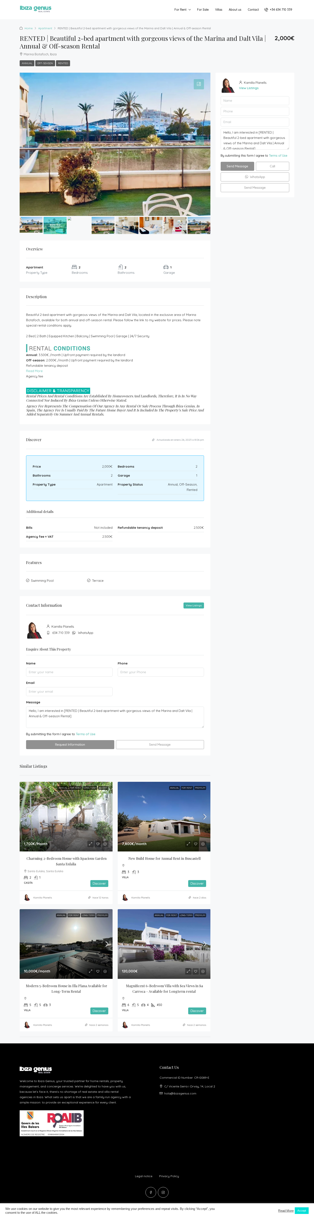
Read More (34, 371)
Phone (123, 663)
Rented (63, 63)
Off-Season (45, 63)
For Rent (180, 10)
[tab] (199, 84)
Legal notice (143, 1176)
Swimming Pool (42, 581)
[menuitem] (278, 10)
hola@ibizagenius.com (180, 1093)
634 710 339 (61, 633)
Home (29, 28)
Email (30, 683)
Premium (200, 787)
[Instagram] (163, 1192)
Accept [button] (301, 1210)
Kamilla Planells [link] (42, 897)
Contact (253, 10)
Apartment (45, 28)
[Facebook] (150, 1192)
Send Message (160, 744)
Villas (218, 10)
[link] (66, 816)
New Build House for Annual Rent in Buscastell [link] (164, 858)
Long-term (90, 787)
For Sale (203, 10)
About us (235, 10)
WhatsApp (85, 633)
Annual (27, 63)
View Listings (194, 605)
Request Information (70, 744)
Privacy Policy (169, 1176)
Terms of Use (85, 734)
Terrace (98, 581)
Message (33, 702)
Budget (103, 787)
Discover (99, 883)
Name (30, 663)
